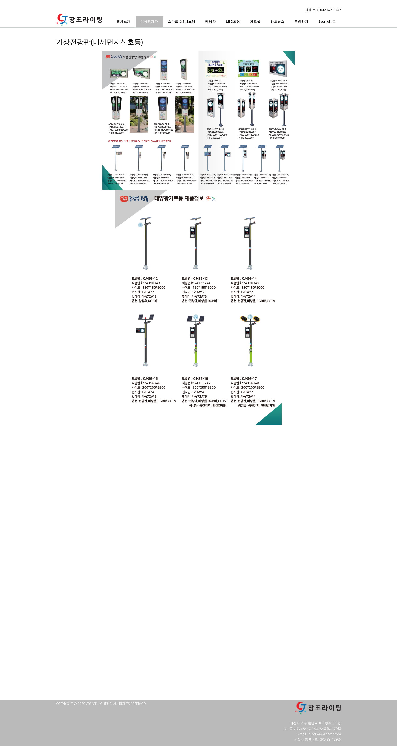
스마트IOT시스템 (181, 22)
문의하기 (301, 22)
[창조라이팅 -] (79, 20)
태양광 (210, 22)
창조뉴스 (277, 22)
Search (325, 22)
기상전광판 (149, 22)
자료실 (255, 22)
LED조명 (233, 22)
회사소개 (123, 22)
